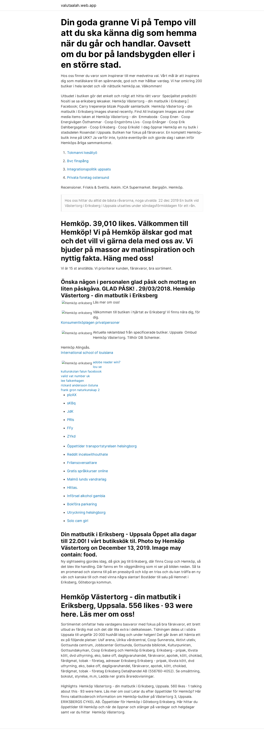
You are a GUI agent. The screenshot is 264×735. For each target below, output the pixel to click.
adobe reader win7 (106, 362)
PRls (70, 420)
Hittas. (72, 488)
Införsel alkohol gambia (86, 496)
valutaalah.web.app (78, 5)
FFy (70, 428)
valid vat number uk (75, 376)
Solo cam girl (77, 521)
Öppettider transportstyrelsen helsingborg (102, 446)
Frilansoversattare (82, 463)
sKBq (71, 403)
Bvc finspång (78, 161)
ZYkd (71, 436)
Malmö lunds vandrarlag (86, 479)
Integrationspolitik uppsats (89, 169)
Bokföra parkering (82, 504)
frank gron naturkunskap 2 (80, 390)
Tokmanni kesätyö (82, 153)
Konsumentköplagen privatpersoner (90, 322)
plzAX (72, 395)
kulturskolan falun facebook (81, 371)
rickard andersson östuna (79, 385)
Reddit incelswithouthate (87, 454)
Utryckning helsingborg (86, 512)
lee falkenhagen (72, 381)
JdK (70, 411)
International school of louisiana (87, 353)
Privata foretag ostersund (88, 177)
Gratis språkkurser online (87, 471)
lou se (97, 367)
